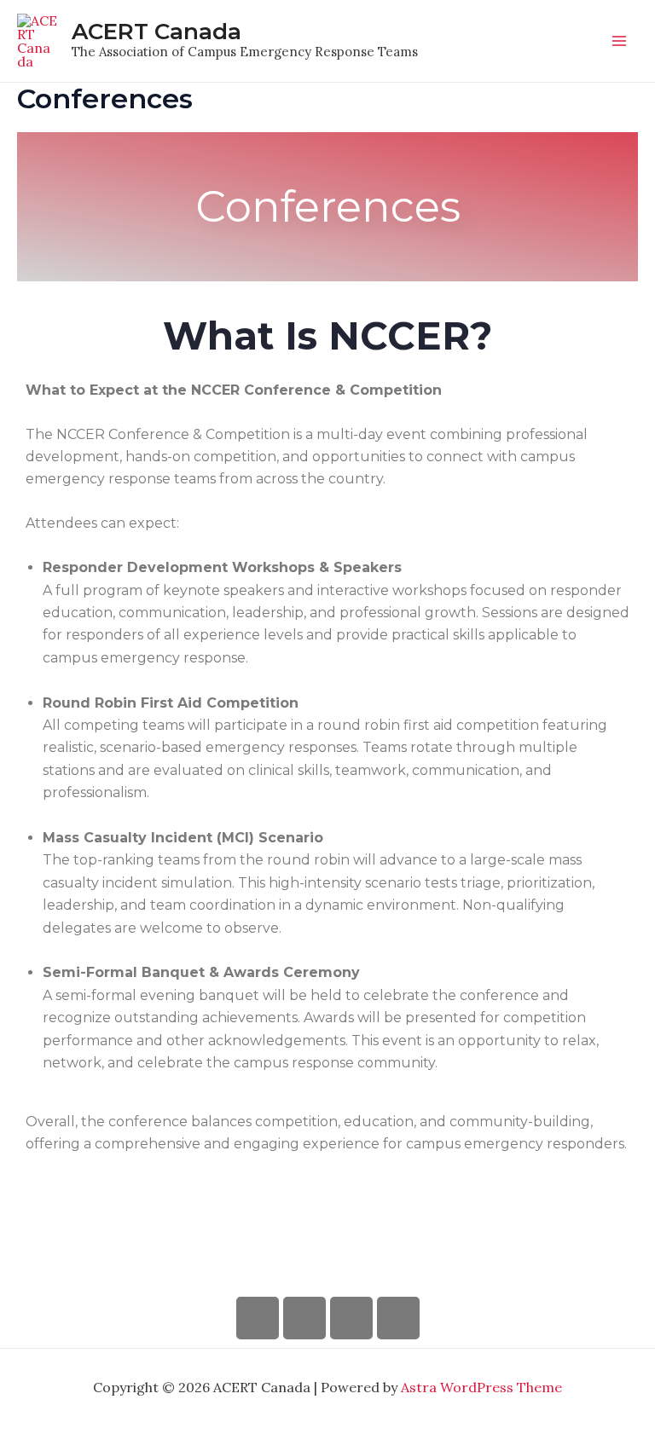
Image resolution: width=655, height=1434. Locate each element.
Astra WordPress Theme (481, 1387)
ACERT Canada (156, 31)
